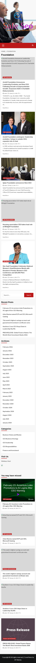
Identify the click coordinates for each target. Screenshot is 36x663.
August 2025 (7, 370)
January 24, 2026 (13, 143)
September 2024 (8, 411)
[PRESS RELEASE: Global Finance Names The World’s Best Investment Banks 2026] (18, 629)
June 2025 (6, 377)
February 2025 (8, 392)
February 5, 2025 (13, 229)
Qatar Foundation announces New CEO (17, 183)
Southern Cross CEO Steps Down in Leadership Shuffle (14, 328)
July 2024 (6, 419)
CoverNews (28, 657)
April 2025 (6, 385)
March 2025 (7, 388)
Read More (6, 108)
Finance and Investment (11, 450)
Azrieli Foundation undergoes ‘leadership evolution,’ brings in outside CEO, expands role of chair (18, 139)
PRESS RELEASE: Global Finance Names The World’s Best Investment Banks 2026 (17, 334)
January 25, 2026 (13, 93)
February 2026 (8, 347)
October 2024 (7, 407)
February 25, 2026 (13, 578)
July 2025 (6, 373)
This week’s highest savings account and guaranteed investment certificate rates (16, 321)
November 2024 (8, 404)
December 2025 (8, 354)
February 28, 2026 (13, 508)
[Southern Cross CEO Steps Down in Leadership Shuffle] (18, 594)
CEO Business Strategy (9, 261)
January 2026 (7, 351)
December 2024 (8, 400)
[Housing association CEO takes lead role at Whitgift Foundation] (18, 210)
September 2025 (8, 366)
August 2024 (7, 415)
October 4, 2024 (13, 277)
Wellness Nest (6, 461)
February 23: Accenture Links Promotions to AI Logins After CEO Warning (17, 309)
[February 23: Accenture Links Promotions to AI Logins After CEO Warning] (18, 490)
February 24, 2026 (13, 613)
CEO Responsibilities (8, 178)
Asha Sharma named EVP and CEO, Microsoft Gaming (18, 315)
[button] (3, 45)
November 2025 (8, 358)
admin (5, 93)
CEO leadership (7, 77)
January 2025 (7, 396)
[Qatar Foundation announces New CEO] (18, 169)
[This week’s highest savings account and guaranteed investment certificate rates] (18, 560)
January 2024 (7, 423)
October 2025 (7, 362)
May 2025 (6, 381)
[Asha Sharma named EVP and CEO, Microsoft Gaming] (18, 525)
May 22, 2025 (12, 185)
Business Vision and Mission (12, 435)
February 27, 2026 (13, 543)
